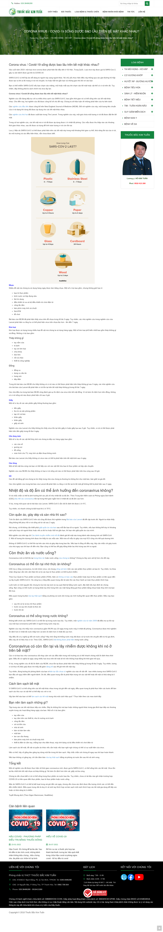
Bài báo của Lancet (74, 519)
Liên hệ (141, 12)
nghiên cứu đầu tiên (21, 106)
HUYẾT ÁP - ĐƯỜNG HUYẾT (138, 81)
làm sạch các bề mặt (40, 696)
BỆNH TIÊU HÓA (132, 87)
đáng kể (49, 667)
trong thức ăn (39, 558)
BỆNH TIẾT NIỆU (132, 100)
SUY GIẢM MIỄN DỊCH (134, 112)
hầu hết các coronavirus (24, 499)
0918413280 (37, 889)
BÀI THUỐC (66, 12)
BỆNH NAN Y (79, 58)
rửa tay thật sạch (35, 596)
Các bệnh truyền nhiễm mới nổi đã (46, 535)
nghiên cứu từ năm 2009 (87, 621)
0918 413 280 (140, 183)
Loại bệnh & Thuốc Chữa (87, 12)
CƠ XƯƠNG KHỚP (133, 75)
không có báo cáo (66, 577)
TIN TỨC (131, 12)
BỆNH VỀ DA (130, 124)
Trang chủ (34, 38)
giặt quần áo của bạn (47, 527)
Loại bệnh (44, 38)
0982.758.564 (63, 885)
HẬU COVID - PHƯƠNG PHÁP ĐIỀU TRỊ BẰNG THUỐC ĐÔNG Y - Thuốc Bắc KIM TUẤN (25, 838)
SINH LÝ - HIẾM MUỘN (135, 93)
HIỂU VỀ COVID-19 (56, 836)
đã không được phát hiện (64, 640)
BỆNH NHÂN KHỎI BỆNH (113, 12)
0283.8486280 (66, 880)
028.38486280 (26, 3)
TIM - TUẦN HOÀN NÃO (135, 106)
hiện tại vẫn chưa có (57, 671)
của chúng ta (64, 558)
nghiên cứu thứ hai (20, 114)
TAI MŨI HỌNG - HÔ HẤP (61, 38)
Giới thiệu (53, 12)
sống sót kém (61, 569)
